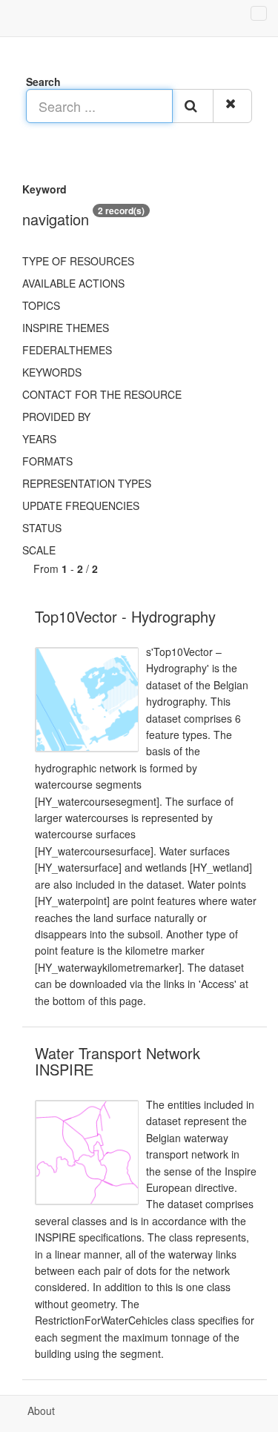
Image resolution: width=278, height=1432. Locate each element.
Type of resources (78, 260)
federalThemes (67, 349)
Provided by (56, 416)
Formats (47, 461)
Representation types (86, 483)
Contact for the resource (102, 394)
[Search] (193, 106)
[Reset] (232, 106)
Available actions (73, 283)
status (42, 527)
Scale (39, 550)
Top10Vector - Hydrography (125, 616)
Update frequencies (80, 505)
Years (39, 438)
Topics (41, 305)
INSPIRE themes (65, 327)
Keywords (52, 372)
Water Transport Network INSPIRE (117, 1061)
